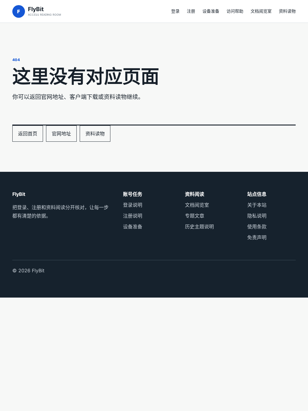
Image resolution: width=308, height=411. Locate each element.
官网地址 (61, 134)
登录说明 (132, 205)
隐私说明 (256, 216)
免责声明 (256, 237)
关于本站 (256, 205)
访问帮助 (234, 11)
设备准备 (210, 11)
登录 (175, 11)
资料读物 (287, 11)
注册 (191, 11)
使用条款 (256, 227)
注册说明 (132, 216)
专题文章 (194, 216)
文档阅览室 (261, 11)
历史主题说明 (199, 227)
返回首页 (27, 134)
